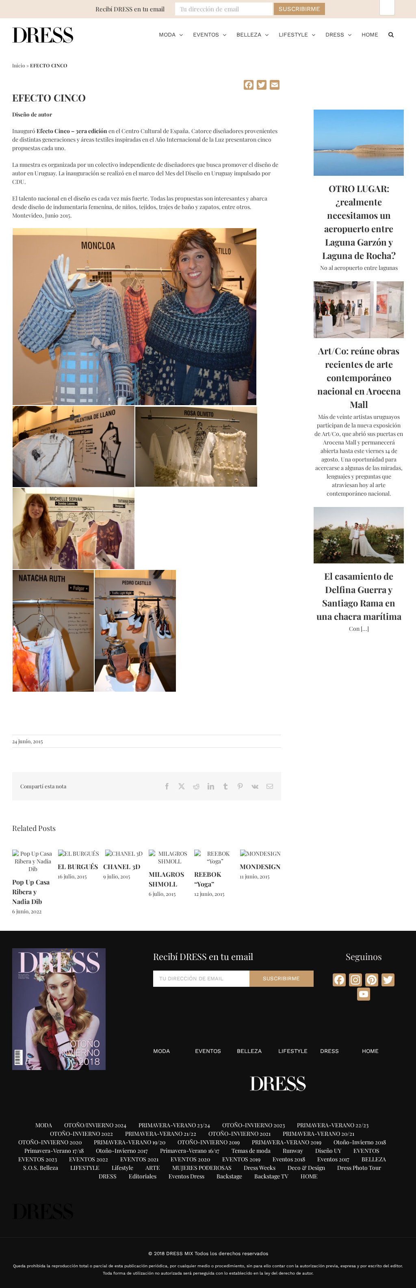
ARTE (152, 1167)
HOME (370, 1051)
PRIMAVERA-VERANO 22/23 (332, 1125)
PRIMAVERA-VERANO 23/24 (174, 1125)
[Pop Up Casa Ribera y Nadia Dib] (33, 853)
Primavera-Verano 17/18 (54, 1150)
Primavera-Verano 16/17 (189, 1150)
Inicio (18, 65)
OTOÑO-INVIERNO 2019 (209, 1142)
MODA (161, 1051)
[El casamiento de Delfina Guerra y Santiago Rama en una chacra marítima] (359, 535)
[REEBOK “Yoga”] (215, 853)
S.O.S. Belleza (40, 1167)
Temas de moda (251, 1150)
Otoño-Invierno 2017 (122, 1150)
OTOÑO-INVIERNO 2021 (239, 1133)
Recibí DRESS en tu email (130, 9)
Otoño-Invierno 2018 (360, 1142)
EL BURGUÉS (78, 866)
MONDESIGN (260, 866)
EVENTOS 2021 (139, 1159)
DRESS (329, 1051)
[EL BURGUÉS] (78, 853)
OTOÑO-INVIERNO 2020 (50, 1142)
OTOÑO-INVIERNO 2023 (253, 1125)
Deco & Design (306, 1167)
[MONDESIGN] (260, 853)
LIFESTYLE (293, 1051)
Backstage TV (271, 1176)
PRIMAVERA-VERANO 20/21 (318, 1133)
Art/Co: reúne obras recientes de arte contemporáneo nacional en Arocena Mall (359, 377)
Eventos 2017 (333, 1159)
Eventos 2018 (289, 1159)
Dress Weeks (259, 1167)
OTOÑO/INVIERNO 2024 (95, 1125)
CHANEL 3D (121, 866)
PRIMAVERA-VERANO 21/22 (160, 1133)
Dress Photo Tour (359, 1167)
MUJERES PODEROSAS (202, 1167)
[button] (391, 34)
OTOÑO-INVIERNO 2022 (81, 1133)
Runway (293, 1150)
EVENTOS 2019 (241, 1159)
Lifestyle (122, 1167)
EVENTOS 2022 (88, 1159)
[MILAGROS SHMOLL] (169, 853)
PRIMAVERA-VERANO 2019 (286, 1142)
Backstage (229, 1176)
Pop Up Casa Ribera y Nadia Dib (31, 892)
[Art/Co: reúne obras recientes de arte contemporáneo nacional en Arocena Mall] (359, 309)
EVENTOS (208, 1051)
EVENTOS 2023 (37, 1159)
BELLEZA (249, 1051)
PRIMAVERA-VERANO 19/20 (129, 1142)
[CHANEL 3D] (124, 853)
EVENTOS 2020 (190, 1159)
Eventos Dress (186, 1176)
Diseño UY (328, 1150)
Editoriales (142, 1176)
